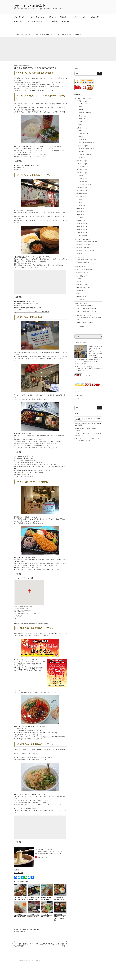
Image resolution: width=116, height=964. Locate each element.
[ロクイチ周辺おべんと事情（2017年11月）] (33, 896)
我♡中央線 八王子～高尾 (84, 250)
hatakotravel (26, 65)
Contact (76, 398)
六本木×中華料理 (40, 472)
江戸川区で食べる (81, 235)
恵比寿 (80, 205)
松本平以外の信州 (81, 262)
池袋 (80, 217)
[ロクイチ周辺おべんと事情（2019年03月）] (20, 896)
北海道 (78, 278)
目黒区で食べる (81, 187)
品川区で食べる (81, 178)
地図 (55, 464)
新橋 (80, 130)
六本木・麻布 (36, 929)
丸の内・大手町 (83, 103)
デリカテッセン (25, 623)
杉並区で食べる (81, 211)
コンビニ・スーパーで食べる (79, 17)
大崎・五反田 (82, 181)
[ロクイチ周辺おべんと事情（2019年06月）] (47, 913)
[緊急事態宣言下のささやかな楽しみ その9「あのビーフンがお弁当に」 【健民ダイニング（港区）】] (60, 913)
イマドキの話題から (53, 21)
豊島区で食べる (81, 214)
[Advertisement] (51, 49)
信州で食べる (52, 17)
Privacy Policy (78, 395)
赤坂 (80, 136)
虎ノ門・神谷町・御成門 (85, 142)
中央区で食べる (81, 116)
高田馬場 (81, 157)
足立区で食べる (81, 232)
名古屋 (78, 290)
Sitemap (76, 391)
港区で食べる (29, 929)
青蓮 (31, 476)
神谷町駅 (46, 623)
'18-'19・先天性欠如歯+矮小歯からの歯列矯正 (89, 317)
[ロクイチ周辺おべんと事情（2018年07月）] (60, 896)
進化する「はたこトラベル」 (36, 21)
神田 (80, 109)
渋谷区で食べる (81, 196)
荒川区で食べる (81, 223)
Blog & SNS (65, 21)
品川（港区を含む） (84, 184)
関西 (78, 293)
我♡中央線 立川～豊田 (83, 247)
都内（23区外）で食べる (37, 17)
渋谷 (80, 199)
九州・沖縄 (79, 299)
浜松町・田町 (82, 133)
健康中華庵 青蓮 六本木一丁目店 (24, 456)
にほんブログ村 (18, 873)
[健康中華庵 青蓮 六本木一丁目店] (24, 458)
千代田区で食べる (81, 101)
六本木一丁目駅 (33, 623)
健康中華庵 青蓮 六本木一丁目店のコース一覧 (36, 470)
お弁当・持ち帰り (23, 931)
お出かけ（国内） (95, 17)
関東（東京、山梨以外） (83, 284)
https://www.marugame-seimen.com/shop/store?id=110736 (31, 312)
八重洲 (80, 121)
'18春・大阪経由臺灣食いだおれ (85, 311)
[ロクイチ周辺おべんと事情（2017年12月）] (33, 913)
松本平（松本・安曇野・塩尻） (85, 259)
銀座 (80, 124)
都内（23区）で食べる (20, 17)
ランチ (17, 931)
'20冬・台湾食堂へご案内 (83, 305)
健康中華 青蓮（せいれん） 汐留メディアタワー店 (34, 466)
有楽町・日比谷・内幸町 (85, 112)
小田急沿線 (79, 253)
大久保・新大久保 (83, 154)
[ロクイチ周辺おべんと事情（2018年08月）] (20, 913)
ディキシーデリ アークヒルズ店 (23, 578)
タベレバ (41, 854)
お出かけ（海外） (19, 21)
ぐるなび (31, 472)
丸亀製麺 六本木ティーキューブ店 (43, 849)
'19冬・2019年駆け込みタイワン (85, 308)
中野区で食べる (81, 208)
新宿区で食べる (81, 146)
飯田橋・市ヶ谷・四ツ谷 (85, 148)
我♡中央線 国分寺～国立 (84, 244)
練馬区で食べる (81, 229)
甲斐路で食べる (64, 17)
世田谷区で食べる (81, 193)
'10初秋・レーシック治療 (83, 322)
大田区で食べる (81, 190)
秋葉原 (80, 106)
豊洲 (80, 175)
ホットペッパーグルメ (42, 857)
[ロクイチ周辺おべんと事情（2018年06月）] (47, 896)
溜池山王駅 (40, 623)
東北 (78, 281)
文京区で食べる (81, 160)
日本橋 (80, 118)
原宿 (80, 202)
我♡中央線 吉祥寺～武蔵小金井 (85, 241)
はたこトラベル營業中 (29, 6)
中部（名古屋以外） (82, 287)
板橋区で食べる (81, 226)
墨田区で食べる (81, 169)
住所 (37, 853)
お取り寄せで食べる (79, 272)
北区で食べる (80, 220)
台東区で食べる (81, 164)
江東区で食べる (81, 172)
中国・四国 (79, 296)
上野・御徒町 (82, 166)
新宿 (80, 151)
